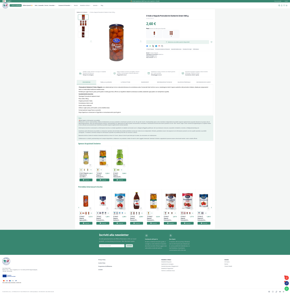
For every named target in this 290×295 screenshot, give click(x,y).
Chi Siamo (227, 262)
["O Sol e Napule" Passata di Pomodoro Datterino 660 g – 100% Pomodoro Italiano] (136, 200)
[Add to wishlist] (90, 165)
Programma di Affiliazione (105, 266)
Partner (226, 264)
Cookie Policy (101, 263)
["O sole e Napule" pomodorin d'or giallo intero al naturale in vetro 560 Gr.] (102, 157)
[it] (4, 1)
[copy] (162, 46)
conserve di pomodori (64, 5)
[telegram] (156, 46)
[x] (153, 46)
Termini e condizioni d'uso (168, 270)
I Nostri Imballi (228, 266)
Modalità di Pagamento (167, 268)
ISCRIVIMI (129, 245)
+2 (121, 170)
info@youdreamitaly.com (193, 128)
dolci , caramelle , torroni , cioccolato (45, 5)
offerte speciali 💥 (27, 5)
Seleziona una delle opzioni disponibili (178, 42)
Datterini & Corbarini (82, 12)
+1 (91, 170)
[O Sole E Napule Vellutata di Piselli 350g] (119, 157)
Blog (102, 5)
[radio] (154, 34)
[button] (79, 207)
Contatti (100, 269)
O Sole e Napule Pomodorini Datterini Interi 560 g (102, 12)
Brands (76, 5)
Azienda (95, 5)
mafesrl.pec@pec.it (34, 291)
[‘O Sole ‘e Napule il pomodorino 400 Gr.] (204, 200)
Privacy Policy (101, 259)
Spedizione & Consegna (167, 264)
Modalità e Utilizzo (84, 5)
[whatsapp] (150, 46)
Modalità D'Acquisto (166, 262)
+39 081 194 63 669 (7, 271)
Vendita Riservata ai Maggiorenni (169, 266)
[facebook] (147, 46)
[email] (159, 46)
